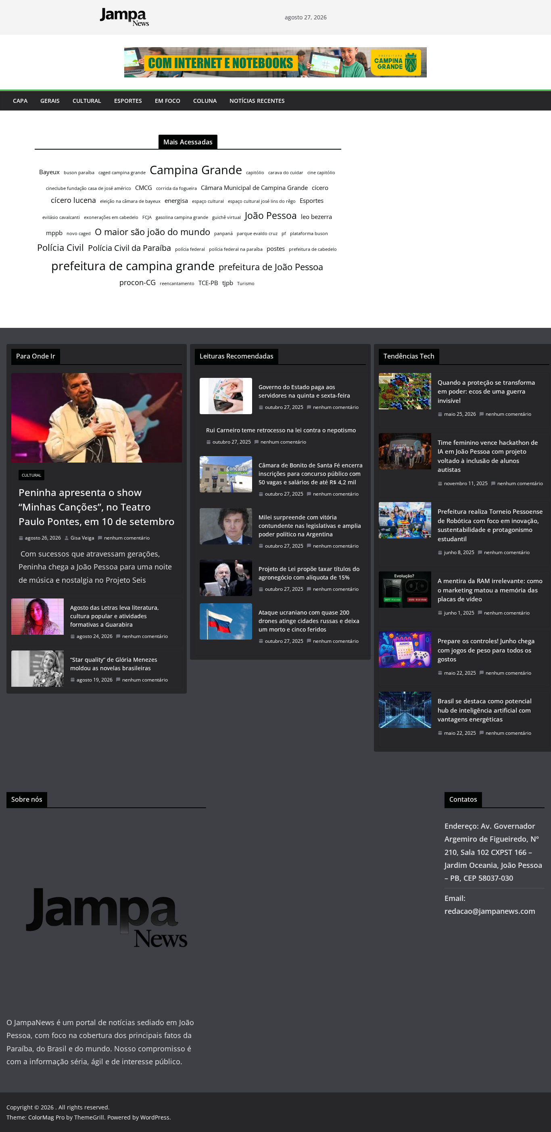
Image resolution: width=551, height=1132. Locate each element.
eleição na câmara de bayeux (130, 201)
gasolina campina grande (182, 217)
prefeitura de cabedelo (313, 249)
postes (276, 248)
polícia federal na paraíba (236, 249)
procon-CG (137, 282)
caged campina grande (122, 172)
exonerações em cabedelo (111, 217)
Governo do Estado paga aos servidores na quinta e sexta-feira (304, 391)
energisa (176, 200)
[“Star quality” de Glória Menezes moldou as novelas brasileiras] (37, 669)
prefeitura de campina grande (133, 265)
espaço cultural (208, 201)
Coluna (205, 100)
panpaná (223, 233)
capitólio (255, 172)
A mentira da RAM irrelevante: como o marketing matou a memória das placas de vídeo (490, 590)
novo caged (79, 233)
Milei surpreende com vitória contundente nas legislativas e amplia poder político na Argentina (310, 525)
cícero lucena (73, 200)
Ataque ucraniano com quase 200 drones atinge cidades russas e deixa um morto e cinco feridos (309, 621)
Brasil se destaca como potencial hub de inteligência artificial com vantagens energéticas (485, 710)
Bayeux (49, 172)
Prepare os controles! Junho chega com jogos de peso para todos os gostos (486, 650)
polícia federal (190, 249)
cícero (320, 187)
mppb (54, 233)
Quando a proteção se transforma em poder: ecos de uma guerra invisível (486, 391)
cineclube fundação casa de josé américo (88, 188)
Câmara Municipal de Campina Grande (254, 187)
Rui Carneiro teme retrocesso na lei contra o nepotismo (281, 430)
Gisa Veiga (82, 537)
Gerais (50, 100)
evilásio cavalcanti (61, 217)
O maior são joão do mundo (152, 232)
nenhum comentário (127, 537)
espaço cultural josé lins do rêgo (262, 201)
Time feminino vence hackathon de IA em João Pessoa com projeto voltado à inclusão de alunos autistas (488, 456)
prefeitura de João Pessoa (271, 267)
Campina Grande (196, 170)
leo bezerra (316, 217)
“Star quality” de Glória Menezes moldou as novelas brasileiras (113, 664)
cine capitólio (321, 172)
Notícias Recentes (257, 100)
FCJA (147, 217)
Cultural (87, 100)
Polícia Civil (60, 247)
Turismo (246, 283)
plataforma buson (309, 233)
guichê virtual (226, 217)
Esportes (128, 100)
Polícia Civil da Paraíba (129, 247)
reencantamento (177, 283)
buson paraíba (79, 172)
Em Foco (167, 100)
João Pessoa (271, 215)
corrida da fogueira (176, 188)
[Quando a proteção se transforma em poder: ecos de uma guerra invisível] (405, 400)
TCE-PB (208, 283)
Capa (20, 100)
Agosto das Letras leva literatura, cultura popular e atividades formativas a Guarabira (114, 616)
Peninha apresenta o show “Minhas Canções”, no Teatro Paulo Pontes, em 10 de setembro (97, 507)
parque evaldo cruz (257, 233)
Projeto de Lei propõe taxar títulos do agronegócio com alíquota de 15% (309, 573)
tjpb (227, 283)
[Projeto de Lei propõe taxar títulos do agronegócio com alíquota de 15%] (226, 579)
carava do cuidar (285, 172)
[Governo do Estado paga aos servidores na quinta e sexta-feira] (226, 397)
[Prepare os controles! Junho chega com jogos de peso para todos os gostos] (405, 659)
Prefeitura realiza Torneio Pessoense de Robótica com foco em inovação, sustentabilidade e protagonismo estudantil (490, 525)
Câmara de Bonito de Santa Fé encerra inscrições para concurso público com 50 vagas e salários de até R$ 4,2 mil (311, 473)
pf (284, 233)
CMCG (143, 187)
